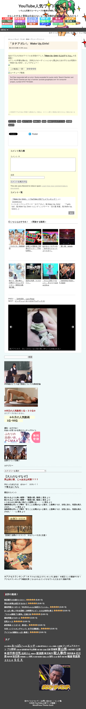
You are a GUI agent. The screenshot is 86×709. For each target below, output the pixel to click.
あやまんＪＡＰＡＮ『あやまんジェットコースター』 (50, 248)
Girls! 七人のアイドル (56, 121)
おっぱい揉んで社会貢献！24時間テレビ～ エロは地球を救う (28, 611)
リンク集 (82, 33)
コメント (15, 156)
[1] (28, 69)
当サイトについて (56, 33)
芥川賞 (35, 656)
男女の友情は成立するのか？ (16, 603)
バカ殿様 (59, 646)
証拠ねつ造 (46, 656)
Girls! (44, 121)
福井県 (9, 657)
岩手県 (11, 653)
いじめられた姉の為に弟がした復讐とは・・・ (23, 502)
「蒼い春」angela (65, 246)
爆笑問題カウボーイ (12, 618)
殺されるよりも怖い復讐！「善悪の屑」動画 (22, 497)
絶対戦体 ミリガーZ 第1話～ (16, 625)
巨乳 (18, 653)
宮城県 (69, 121)
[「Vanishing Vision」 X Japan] (67, 264)
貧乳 (51, 656)
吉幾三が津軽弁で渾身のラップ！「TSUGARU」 (33, 248)
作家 (38, 649)
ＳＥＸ (18, 660)
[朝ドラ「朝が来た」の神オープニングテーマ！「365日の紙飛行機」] (17, 264)
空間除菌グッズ (24, 656)
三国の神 (18, 649)
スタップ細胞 (52, 646)
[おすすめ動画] (7, 18)
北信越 (44, 649)
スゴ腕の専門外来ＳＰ (42, 646)
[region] (41, 328)
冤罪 (41, 649)
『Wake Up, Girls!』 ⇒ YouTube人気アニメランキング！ (34, 199)
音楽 (19, 121)
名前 (12, 175)
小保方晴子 (71, 649)
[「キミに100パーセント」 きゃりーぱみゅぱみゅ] (50, 264)
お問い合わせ (70, 33)
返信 (71, 213)
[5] (35, 69)
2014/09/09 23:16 (17, 201)
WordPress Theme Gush (43, 705)
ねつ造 (25, 646)
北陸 (49, 649)
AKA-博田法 (7, 646)
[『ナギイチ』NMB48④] (17, 230)
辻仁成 (55, 656)
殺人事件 (60, 653)
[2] (30, 69)
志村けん (26, 653)
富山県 (62, 649)
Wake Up (37, 121)
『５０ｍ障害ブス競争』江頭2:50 (17, 614)
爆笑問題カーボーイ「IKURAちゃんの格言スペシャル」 (26, 607)
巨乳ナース (8, 621)
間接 (63, 656)
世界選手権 (25, 649)
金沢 (59, 656)
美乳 (31, 656)
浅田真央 (71, 653)
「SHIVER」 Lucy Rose (24, 299)
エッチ (31, 645)
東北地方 (48, 653)
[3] (31, 69)
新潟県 (40, 653)
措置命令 (33, 653)
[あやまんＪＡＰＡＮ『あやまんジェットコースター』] (50, 230)
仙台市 (11, 125)
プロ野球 (11, 649)
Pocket (35, 134)
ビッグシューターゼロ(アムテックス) (30, 301)
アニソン (12, 121)
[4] (33, 69)
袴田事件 (39, 656)
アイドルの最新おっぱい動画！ (16, 632)
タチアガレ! (27, 121)
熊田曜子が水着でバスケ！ (15, 600)
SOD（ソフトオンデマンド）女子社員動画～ (22, 629)
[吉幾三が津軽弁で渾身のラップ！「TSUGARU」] (33, 230)
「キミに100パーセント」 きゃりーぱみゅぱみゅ (50, 283)
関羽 (66, 656)
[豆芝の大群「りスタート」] (33, 264)
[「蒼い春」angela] (67, 230)
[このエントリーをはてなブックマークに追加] (30, 134)
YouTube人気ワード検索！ (43, 6)
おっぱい (17, 645)
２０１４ (8, 660)
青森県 (76, 656)
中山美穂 (33, 649)
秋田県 (16, 656)
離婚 (70, 656)
